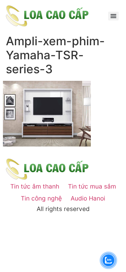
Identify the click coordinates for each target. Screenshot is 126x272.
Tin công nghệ (41, 198)
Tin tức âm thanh (34, 186)
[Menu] (113, 16)
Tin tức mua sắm (92, 186)
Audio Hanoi (88, 198)
